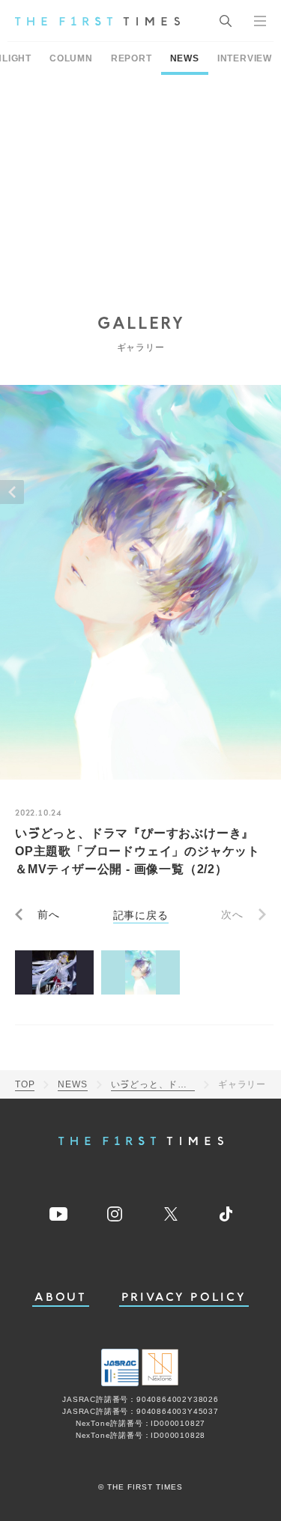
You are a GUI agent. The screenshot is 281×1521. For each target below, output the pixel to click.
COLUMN (71, 58)
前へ (48, 914)
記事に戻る (141, 914)
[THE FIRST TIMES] (97, 20)
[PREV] (12, 492)
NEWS (184, 58)
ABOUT (60, 1297)
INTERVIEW (244, 58)
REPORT (131, 58)
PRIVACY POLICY (184, 1297)
